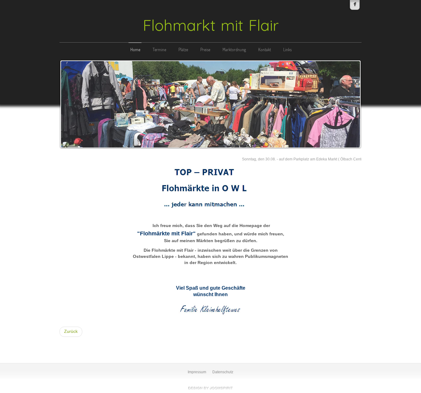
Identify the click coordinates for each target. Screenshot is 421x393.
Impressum (197, 372)
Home (135, 49)
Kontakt (264, 49)
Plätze (183, 49)
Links (287, 49)
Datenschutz (222, 372)
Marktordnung (234, 49)
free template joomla (210, 388)
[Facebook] (355, 5)
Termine (159, 49)
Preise (205, 49)
